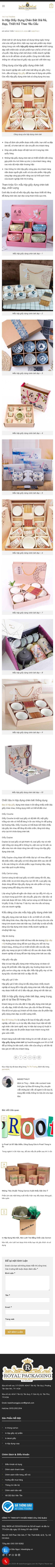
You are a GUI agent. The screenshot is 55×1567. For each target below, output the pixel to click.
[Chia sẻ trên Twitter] (25, 1057)
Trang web (9, 1319)
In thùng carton (11, 1427)
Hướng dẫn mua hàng (14, 1479)
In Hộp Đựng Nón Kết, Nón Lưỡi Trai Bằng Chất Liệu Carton (26, 1238)
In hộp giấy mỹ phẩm (14, 1433)
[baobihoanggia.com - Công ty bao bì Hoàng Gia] (27, 6)
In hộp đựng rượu (12, 1443)
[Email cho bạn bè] (30, 1057)
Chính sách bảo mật (13, 1490)
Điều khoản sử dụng (13, 1464)
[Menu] (3, 6)
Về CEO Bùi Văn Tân (13, 1495)
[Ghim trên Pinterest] (34, 1057)
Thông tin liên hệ (12, 1485)
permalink (5, 1069)
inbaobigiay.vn (27, 1549)
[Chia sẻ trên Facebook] (20, 1057)
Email (8, 1307)
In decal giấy (10, 1438)
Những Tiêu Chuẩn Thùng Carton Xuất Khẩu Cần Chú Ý (25, 1191)
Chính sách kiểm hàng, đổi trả (17, 1474)
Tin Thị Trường (8, 17)
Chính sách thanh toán (14, 1469)
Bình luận (10, 1273)
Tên (7, 1295)
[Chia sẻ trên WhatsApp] (16, 1057)
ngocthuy (35, 31)
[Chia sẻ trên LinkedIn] (39, 1057)
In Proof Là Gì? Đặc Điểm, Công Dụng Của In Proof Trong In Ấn (26, 1145)
